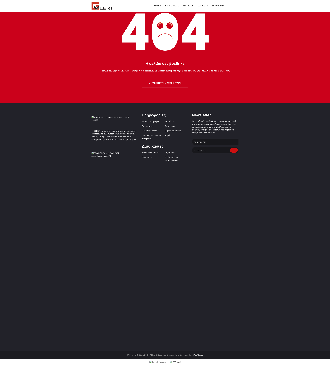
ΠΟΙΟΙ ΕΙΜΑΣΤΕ (172, 6)
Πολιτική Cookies (149, 130)
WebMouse (198, 355)
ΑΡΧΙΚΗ (157, 6)
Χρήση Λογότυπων (150, 152)
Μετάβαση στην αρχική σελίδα (165, 83)
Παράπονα (170, 152)
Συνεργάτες (147, 126)
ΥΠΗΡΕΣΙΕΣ (188, 6)
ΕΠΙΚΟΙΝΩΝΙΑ (218, 6)
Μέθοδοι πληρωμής (150, 121)
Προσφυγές (147, 157)
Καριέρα (168, 135)
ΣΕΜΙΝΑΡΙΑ (203, 6)
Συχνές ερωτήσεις (173, 130)
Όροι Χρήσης (170, 126)
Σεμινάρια (169, 121)
